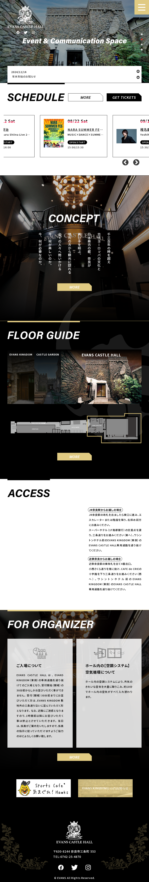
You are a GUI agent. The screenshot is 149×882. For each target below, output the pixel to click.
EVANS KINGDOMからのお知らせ (105, 788)
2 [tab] (142, 39)
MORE (85, 97)
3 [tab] (142, 44)
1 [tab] (142, 34)
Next (138, 77)
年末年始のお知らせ (24, 76)
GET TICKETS (124, 97)
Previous (138, 71)
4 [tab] (142, 50)
